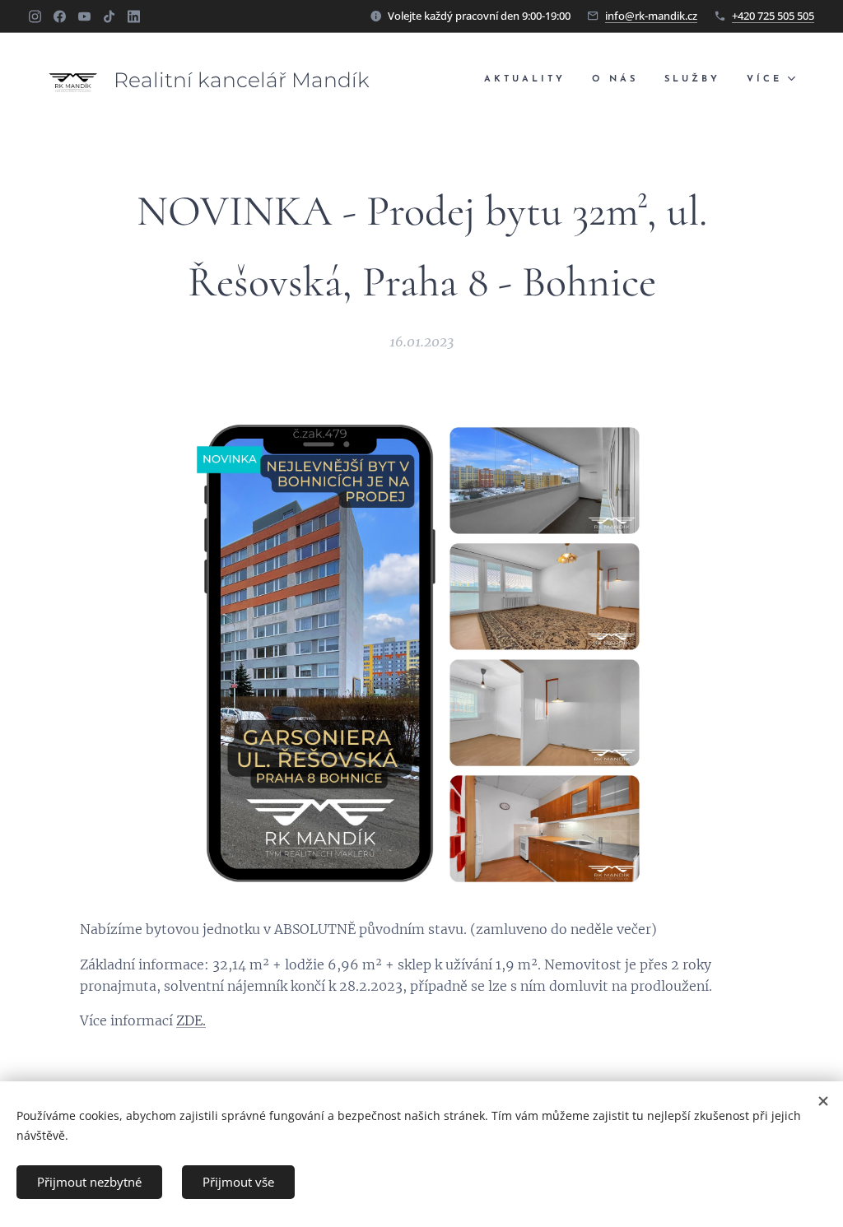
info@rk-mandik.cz (651, 15)
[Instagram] (35, 16)
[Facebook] (59, 16)
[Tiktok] (109, 16)
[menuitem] (529, 79)
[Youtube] (84, 16)
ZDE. (191, 1020)
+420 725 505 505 (773, 15)
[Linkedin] (133, 16)
